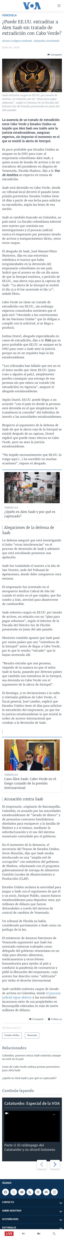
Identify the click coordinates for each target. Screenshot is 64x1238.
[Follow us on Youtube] (21, 1192)
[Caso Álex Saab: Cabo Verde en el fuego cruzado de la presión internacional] (32, 755)
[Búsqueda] (54, 1233)
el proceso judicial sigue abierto (31, 995)
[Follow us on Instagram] (54, 1192)
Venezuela (9, 15)
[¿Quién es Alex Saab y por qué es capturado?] (32, 487)
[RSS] (29, 1192)
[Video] (38, 1233)
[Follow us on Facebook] (5, 1192)
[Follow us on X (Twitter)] (13, 1192)
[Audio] (23, 1233)
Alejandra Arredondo (46, 40)
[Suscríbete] (46, 1192)
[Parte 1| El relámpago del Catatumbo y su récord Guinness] (32, 1126)
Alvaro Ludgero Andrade (17, 40)
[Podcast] (38, 1192)
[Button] (54, 54)
